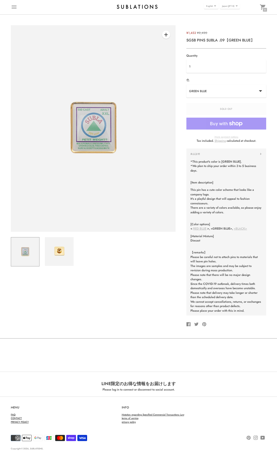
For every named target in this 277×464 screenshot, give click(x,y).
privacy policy (129, 422)
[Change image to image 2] (59, 251)
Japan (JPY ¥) (228, 6)
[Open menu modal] (14, 7)
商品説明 (195, 154)
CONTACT (16, 418)
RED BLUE (199, 228)
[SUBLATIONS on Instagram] (255, 437)
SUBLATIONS (36, 448)
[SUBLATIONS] (137, 7)
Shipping (220, 140)
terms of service (130, 418)
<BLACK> (240, 228)
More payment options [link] (226, 136)
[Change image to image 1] (25, 252)
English (209, 6)
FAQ (13, 414)
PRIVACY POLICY (20, 422)
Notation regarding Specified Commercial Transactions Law (153, 414)
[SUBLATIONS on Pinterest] (248, 437)
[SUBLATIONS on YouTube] (262, 437)
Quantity (191, 55)
